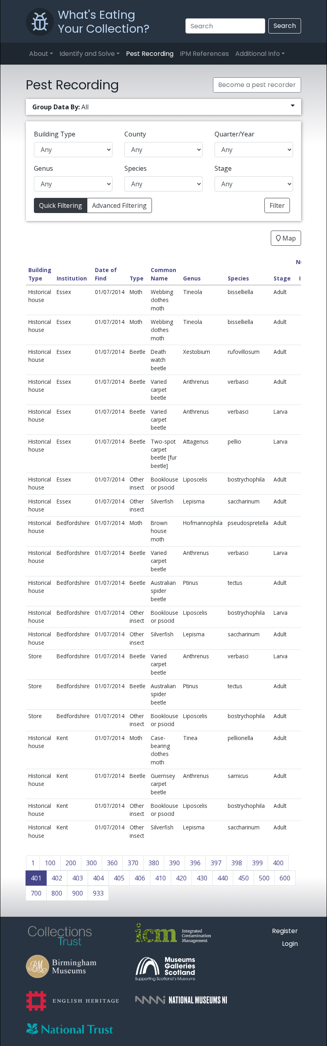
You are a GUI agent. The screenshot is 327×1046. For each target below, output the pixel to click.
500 (264, 878)
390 (174, 863)
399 (257, 863)
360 (112, 863)
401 (36, 878)
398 (236, 863)
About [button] (38, 53)
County (135, 134)
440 (222, 878)
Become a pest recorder (257, 84)
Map (288, 238)
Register (285, 930)
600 (285, 878)
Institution (72, 278)
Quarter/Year (234, 134)
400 (278, 863)
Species (135, 168)
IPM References (204, 53)
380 (153, 863)
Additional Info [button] (257, 53)
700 (36, 893)
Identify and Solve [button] (87, 53)
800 (56, 893)
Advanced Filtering (119, 205)
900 (77, 893)
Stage (223, 168)
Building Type (54, 134)
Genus (43, 168)
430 (202, 878)
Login (290, 943)
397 (216, 863)
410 (160, 878)
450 (243, 878)
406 (139, 878)
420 (181, 878)
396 (195, 863)
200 (70, 863)
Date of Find (106, 274)
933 (98, 893)
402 (56, 878)
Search (285, 25)
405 (119, 878)
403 (77, 878)
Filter (277, 205)
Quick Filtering (60, 205)
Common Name (163, 274)
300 (91, 863)
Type (137, 278)
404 (98, 878)
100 (50, 863)
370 (133, 863)
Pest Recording (149, 53)
